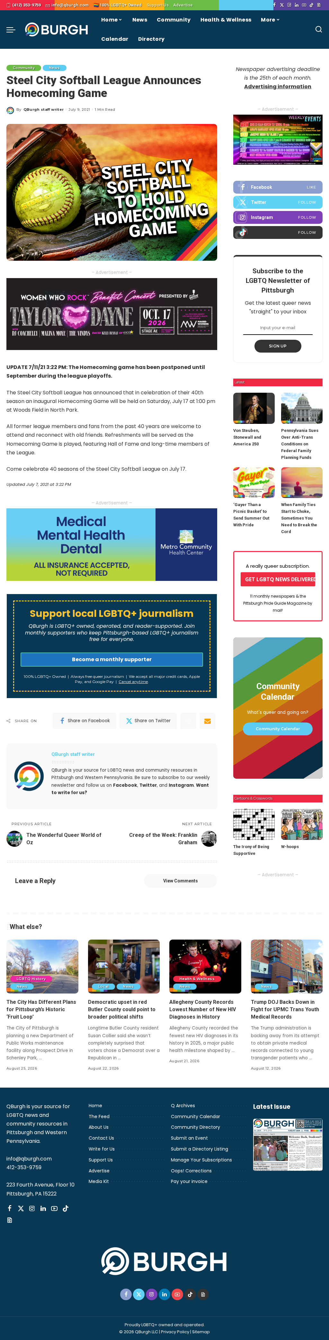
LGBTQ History (31, 979)
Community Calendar (278, 728)
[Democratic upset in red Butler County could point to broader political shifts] (124, 967)
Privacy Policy (175, 1332)
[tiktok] (278, 232)
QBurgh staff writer (43, 109)
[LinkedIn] (296, 5)
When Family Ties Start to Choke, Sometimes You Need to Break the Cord (299, 518)
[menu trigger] (14, 29)
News (54, 68)
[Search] (319, 29)
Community (24, 68)
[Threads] (319, 5)
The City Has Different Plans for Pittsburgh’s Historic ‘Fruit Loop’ (41, 1009)
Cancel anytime (133, 681)
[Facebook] (274, 5)
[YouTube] (304, 5)
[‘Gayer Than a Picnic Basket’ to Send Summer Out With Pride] (254, 482)
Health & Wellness (197, 979)
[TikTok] (311, 5)
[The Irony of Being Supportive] (254, 824)
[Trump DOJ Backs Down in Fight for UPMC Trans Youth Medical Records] (287, 967)
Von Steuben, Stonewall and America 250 (247, 437)
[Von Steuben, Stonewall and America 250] (254, 408)
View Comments (180, 880)
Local (103, 986)
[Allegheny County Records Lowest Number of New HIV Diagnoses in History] (205, 967)
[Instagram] (289, 5)
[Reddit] (188, 721)
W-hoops (290, 846)
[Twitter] (282, 5)
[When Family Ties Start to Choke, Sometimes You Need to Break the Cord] (302, 482)
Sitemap (201, 1332)
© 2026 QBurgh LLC (138, 1332)
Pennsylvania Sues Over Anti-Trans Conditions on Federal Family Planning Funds (299, 444)
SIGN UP (278, 346)
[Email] (208, 721)
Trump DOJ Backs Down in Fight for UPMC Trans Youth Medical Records (285, 1009)
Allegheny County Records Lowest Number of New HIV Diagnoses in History (202, 1009)
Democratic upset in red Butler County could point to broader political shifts (122, 1009)
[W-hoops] (302, 824)
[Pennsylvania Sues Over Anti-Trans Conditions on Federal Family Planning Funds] (302, 408)
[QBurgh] (57, 29)
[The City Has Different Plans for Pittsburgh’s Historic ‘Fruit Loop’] (42, 967)
